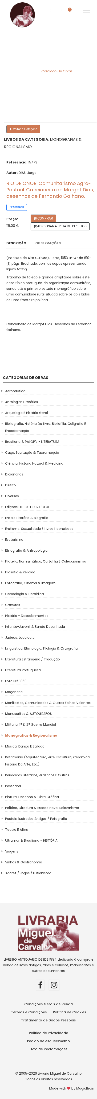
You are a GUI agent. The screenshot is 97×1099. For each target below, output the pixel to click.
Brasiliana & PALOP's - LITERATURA (32, 441)
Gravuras (12, 604)
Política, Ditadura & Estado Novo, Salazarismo (42, 807)
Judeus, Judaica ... (20, 637)
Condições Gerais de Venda (48, 1004)
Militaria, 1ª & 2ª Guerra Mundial (30, 724)
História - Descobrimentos (26, 615)
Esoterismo (14, 539)
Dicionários (14, 474)
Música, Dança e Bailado (24, 746)
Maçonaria (14, 692)
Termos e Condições (29, 1012)
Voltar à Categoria (24, 129)
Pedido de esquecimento (48, 1041)
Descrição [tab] (16, 243)
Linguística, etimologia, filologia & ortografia (41, 648)
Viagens (11, 851)
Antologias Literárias (21, 402)
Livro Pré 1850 (16, 681)
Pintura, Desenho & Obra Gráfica (32, 797)
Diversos (12, 496)
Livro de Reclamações (49, 1049)
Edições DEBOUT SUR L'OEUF (27, 507)
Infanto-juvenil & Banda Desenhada (35, 626)
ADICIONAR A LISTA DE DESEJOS (61, 226)
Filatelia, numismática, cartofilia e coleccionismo (45, 561)
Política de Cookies (69, 1012)
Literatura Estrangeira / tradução (32, 659)
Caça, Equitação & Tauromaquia (32, 452)
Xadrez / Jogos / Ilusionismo (28, 873)
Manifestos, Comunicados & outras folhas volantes (48, 702)
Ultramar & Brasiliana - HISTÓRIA (31, 840)
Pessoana (13, 786)
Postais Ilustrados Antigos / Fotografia (36, 818)
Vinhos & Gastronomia (23, 862)
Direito (10, 485)
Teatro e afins (16, 829)
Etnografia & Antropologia (26, 550)
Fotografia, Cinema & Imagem (30, 583)
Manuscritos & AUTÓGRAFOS (28, 713)
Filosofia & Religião (20, 572)
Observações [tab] (48, 243)
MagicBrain (85, 1088)
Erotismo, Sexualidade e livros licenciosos (39, 528)
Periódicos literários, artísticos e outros (37, 775)
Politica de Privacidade (48, 1033)
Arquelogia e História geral (26, 412)
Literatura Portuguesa (23, 670)
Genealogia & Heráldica (24, 594)
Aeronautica (15, 391)
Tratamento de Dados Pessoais (48, 1020)
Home (30, 71)
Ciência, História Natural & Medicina (34, 463)
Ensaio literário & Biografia (26, 517)
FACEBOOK (17, 207)
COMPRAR (44, 218)
